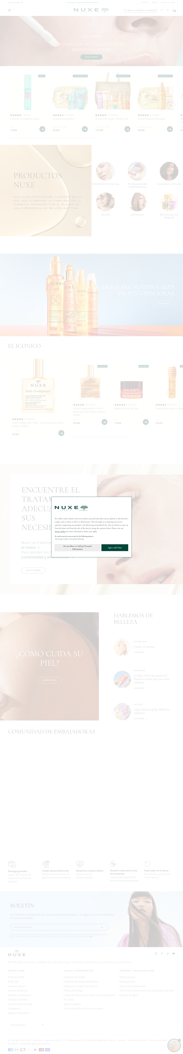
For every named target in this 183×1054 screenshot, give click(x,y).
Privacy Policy (60, 531)
